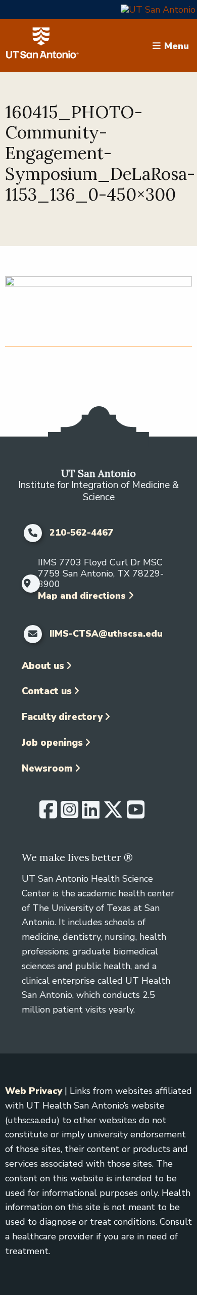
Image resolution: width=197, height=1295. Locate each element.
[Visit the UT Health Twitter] (113, 814)
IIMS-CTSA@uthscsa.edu (106, 634)
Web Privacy (33, 1091)
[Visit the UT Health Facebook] (48, 814)
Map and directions (82, 596)
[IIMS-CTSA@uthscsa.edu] (33, 634)
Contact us (47, 691)
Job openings (52, 742)
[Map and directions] (27, 583)
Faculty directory (62, 717)
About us (43, 666)
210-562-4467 (81, 533)
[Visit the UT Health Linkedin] (91, 814)
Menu (176, 45)
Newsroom (47, 768)
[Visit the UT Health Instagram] (69, 814)
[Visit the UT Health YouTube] (135, 814)
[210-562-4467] (33, 533)
